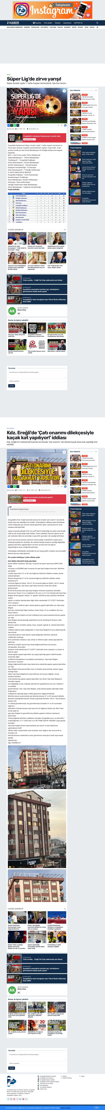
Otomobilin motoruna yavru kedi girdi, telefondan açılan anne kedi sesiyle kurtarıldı (89, 98)
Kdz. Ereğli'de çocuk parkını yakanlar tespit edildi (56, 1014)
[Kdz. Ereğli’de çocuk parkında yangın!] (17, 1025)
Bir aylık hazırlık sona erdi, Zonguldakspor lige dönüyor (56, 335)
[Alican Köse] (12, 311)
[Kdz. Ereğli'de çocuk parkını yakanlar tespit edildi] (57, 1007)
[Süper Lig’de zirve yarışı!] (37, 105)
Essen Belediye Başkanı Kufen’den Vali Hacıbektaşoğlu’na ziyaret (89, 122)
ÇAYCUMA (53, 27)
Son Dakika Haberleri (46, 1087)
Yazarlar (38, 23)
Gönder (11, 386)
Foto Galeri (48, 23)
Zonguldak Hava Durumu (46, 1078)
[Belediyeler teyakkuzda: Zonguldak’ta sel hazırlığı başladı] (57, 1025)
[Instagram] (17, 1099)
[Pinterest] (14, 1099)
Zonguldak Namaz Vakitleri (47, 1080)
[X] (11, 1099)
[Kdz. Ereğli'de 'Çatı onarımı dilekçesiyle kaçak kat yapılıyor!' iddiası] (37, 466)
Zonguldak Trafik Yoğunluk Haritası (49, 1081)
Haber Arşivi (43, 1089)
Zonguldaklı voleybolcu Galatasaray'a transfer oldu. (36, 335)
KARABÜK (67, 27)
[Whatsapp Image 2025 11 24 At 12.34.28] (37, 207)
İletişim (58, 23)
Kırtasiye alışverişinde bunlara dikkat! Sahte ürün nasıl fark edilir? (89, 131)
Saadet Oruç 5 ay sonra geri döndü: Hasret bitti (89, 106)
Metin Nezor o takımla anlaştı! (56, 351)
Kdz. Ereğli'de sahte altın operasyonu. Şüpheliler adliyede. (35, 1015)
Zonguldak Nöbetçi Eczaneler (48, 1076)
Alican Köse (12, 129)
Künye (82, 1076)
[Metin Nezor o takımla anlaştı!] (57, 344)
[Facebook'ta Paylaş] (8, 125)
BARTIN (60, 27)
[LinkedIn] (20, 1099)
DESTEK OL (78, 23)
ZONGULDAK (35, 27)
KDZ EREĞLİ (44, 27)
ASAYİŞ (74, 27)
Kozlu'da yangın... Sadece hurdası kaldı (89, 138)
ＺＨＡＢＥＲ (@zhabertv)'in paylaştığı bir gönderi (37, 512)
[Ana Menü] (97, 27)
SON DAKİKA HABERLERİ (15, 27)
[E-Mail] (18, 313)
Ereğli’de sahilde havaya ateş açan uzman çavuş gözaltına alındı (16, 1015)
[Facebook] (8, 1099)
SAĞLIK (92, 27)
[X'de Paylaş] (11, 125)
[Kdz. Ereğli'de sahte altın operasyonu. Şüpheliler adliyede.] (37, 1007)
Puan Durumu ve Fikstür (46, 1083)
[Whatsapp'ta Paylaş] (14, 125)
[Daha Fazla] (17, 125)
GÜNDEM (27, 27)
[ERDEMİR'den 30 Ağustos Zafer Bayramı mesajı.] (37, 1025)
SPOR (86, 27)
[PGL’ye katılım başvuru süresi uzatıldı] (37, 344)
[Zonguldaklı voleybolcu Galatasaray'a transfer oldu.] (37, 328)
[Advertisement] (52, 50)
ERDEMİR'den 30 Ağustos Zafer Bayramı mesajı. (35, 1032)
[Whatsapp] (26, 1099)
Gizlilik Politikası (67, 1078)
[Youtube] (23, 1099)
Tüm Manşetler (44, 1085)
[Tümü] (96, 90)
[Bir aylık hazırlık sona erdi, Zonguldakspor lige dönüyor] (57, 328)
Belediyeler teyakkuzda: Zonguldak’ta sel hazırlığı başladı (55, 1033)
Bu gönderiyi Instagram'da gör (19, 509)
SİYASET (80, 27)
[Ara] (97, 23)
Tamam (96, 1107)
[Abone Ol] (65, 125)
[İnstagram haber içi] (52, 10)
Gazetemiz (67, 23)
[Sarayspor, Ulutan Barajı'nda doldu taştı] (17, 328)
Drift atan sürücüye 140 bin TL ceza (88, 114)
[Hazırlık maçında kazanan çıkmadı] (17, 344)
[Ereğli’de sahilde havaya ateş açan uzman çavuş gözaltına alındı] (17, 1007)
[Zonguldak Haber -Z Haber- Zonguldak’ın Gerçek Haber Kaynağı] (13, 23)
